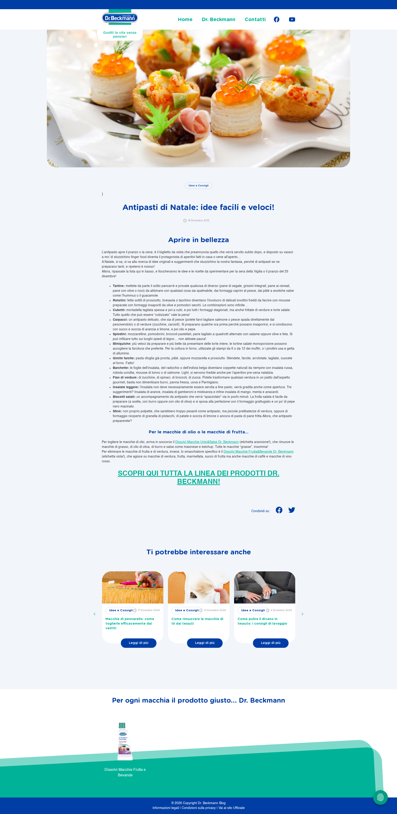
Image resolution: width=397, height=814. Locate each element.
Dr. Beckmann (218, 19)
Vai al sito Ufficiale (231, 808)
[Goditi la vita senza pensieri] (120, 18)
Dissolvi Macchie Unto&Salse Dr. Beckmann (207, 442)
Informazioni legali (166, 808)
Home (185, 19)
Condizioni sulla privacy (199, 808)
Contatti (255, 19)
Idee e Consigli (199, 185)
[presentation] (94, 614)
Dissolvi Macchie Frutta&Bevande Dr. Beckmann (259, 451)
